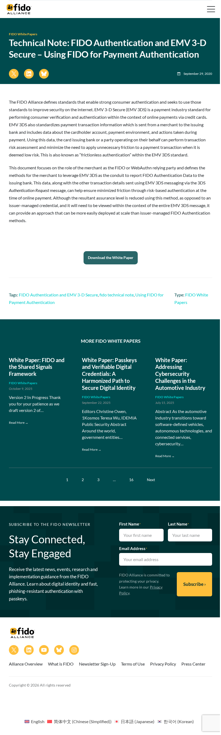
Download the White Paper (110, 257)
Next (151, 479)
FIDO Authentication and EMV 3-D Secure (58, 294)
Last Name (178, 524)
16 (131, 479)
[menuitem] (34, 721)
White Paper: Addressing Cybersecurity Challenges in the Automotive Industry (180, 374)
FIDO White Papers (23, 34)
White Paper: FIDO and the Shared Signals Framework (36, 367)
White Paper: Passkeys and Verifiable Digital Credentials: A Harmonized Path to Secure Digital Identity (109, 374)
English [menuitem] (37, 721)
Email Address (133, 548)
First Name (130, 524)
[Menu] (210, 9)
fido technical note (116, 294)
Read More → (18, 423)
